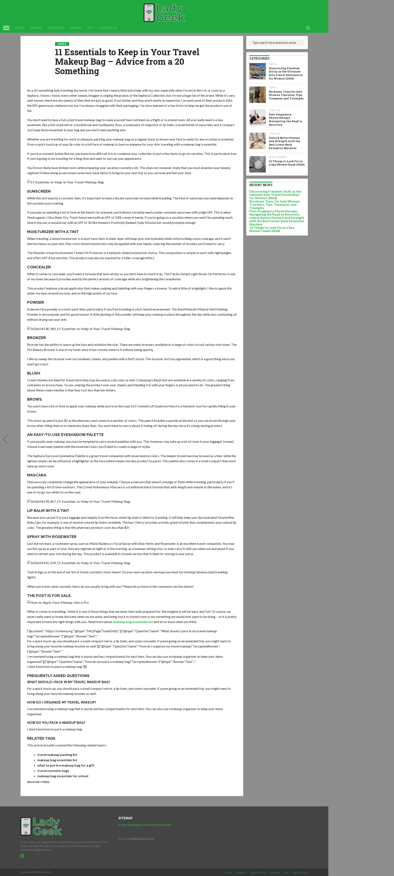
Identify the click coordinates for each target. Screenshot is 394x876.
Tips (90, 27)
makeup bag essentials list (133, 622)
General (36, 27)
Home (19, 27)
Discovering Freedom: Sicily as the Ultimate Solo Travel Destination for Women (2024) (275, 194)
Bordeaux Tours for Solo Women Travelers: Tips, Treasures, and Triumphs (274, 204)
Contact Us (108, 27)
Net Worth (56, 27)
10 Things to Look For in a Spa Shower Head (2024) (271, 229)
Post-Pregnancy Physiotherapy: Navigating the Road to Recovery (274, 212)
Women (75, 27)
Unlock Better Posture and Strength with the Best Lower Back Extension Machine (276, 221)
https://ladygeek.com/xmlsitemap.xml (144, 825)
